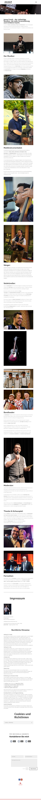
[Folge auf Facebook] (11, 741)
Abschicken (33, 768)
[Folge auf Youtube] (26, 741)
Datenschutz (18, 683)
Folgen (14, 741)
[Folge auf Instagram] (19, 741)
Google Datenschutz (20, 684)
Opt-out (21, 683)
